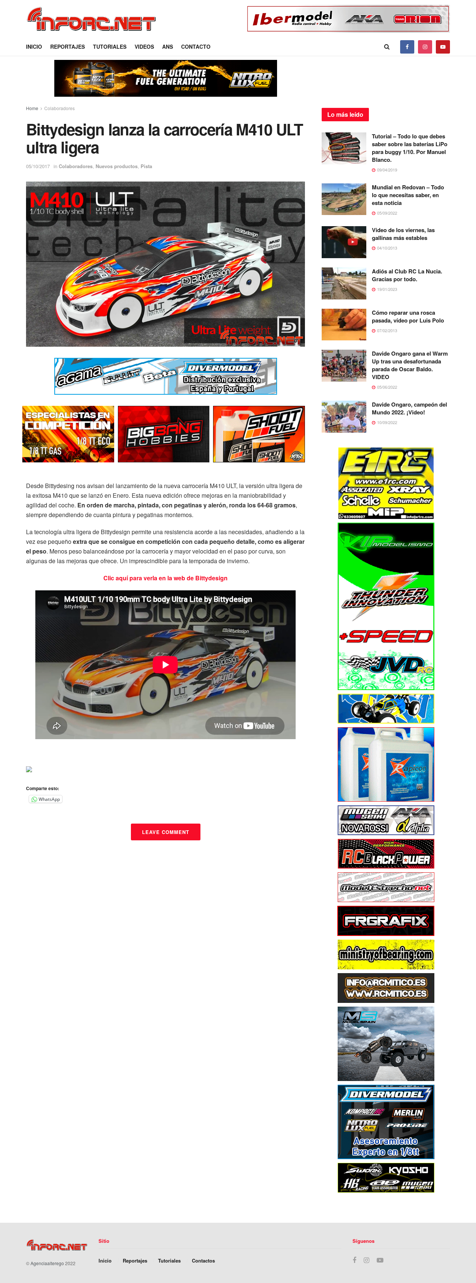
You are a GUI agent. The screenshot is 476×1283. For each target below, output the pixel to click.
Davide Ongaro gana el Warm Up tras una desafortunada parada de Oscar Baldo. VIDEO (410, 365)
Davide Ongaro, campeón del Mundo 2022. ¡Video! (409, 408)
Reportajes (67, 46)
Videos (144, 46)
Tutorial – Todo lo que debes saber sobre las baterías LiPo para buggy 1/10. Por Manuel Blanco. (409, 148)
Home (32, 108)
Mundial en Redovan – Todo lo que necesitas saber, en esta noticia (408, 195)
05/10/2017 (38, 166)
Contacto (195, 46)
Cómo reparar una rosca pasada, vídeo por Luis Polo (408, 316)
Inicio (34, 46)
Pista (146, 166)
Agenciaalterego (47, 1263)
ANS (167, 46)
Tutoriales (109, 46)
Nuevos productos (117, 166)
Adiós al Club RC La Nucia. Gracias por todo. (407, 275)
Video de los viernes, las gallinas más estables (403, 234)
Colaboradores (59, 108)
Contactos (203, 1260)
